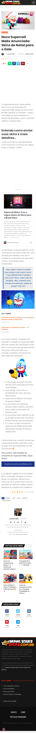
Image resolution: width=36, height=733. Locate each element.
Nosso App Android (21, 534)
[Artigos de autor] (18, 512)
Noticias (4, 32)
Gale (14, 498)
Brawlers (8, 498)
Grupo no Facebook (8, 688)
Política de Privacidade (9, 701)
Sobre (23, 712)
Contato (14, 712)
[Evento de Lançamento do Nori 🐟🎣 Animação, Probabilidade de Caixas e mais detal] (26, 578)
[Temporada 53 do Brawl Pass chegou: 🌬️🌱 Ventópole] (26, 554)
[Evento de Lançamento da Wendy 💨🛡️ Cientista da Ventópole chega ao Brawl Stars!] (10, 554)
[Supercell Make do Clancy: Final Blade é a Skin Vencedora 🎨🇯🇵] (10, 578)
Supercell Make (6, 500)
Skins (18, 498)
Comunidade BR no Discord (11, 686)
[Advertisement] (18, 84)
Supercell (24, 498)
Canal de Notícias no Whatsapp (12, 694)
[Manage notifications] (3, 729)
